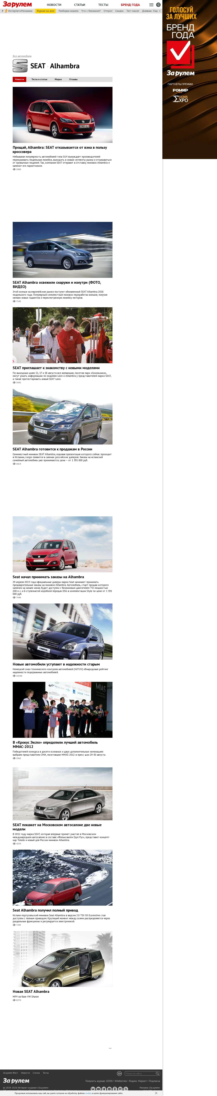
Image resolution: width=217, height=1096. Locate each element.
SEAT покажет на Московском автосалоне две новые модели (57, 826)
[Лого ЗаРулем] (17, 4)
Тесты (103, 5)
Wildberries (121, 1081)
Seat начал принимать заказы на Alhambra (48, 576)
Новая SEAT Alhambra (31, 991)
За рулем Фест (10, 1072)
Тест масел (132, 11)
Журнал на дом (45, 11)
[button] (156, 1093)
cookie (88, 1093)
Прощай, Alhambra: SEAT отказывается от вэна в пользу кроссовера (60, 149)
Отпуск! (108, 11)
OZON (109, 1081)
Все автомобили (22, 56)
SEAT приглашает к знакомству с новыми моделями (56, 367)
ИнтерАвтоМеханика (20, 11)
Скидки (119, 11)
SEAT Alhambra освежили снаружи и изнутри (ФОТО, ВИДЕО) (57, 284)
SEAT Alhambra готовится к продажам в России (52, 449)
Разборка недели (68, 11)
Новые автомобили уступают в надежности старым (56, 664)
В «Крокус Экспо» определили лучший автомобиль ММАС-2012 (55, 744)
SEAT (38, 65)
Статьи (79, 5)
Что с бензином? (91, 11)
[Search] (157, 1073)
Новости (54, 5)
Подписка (154, 1081)
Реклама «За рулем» (150, 1087)
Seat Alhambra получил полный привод (45, 910)
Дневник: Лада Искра (154, 11)
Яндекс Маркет (138, 1081)
